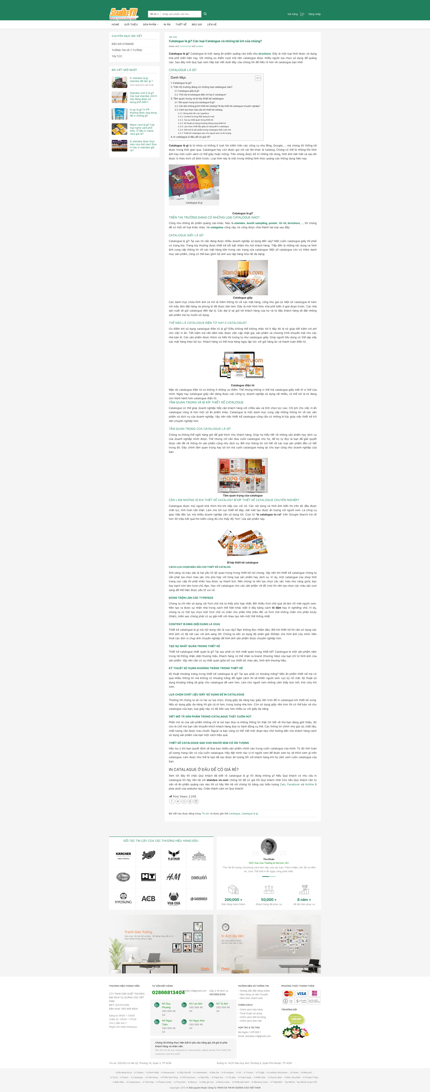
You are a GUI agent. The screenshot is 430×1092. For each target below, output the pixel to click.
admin (199, 46)
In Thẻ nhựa (148, 1082)
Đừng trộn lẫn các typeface (196, 113)
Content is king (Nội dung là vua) (199, 116)
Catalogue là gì (249, 813)
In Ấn (167, 24)
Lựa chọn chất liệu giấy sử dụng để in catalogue (206, 126)
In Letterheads (200, 1072)
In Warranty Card (259, 1082)
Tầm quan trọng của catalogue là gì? (196, 102)
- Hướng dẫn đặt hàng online (254, 990)
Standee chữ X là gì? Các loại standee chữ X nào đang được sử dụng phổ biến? (143, 98)
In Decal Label (275, 1077)
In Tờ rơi (114, 1077)
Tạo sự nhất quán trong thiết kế (198, 120)
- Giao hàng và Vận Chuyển (253, 994)
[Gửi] (205, 14)
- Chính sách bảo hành (250, 1009)
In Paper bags (244, 1077)
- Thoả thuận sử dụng (250, 1013)
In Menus (192, 1082)
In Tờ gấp (260, 1072)
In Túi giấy (231, 1077)
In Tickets (248, 1072)
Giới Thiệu (131, 24)
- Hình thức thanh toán (250, 998)
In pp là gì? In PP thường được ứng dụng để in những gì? (143, 112)
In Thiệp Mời (276, 1082)
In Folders (138, 1072)
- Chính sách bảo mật (250, 1020)
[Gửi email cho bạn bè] (184, 801)
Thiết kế (181, 24)
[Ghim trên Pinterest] (190, 801)
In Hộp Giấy (203, 1077)
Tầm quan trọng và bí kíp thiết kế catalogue (198, 98)
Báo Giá (197, 24)
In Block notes (222, 1082)
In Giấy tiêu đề (184, 1072)
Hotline (309, 784)
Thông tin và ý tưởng (127, 50)
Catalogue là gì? (182, 82)
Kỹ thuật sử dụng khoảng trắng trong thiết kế (205, 123)
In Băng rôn (306, 1072)
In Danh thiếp (152, 1072)
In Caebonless (133, 1082)
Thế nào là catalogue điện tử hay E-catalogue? (202, 94)
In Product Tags (310, 1077)
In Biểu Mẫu (118, 1082)
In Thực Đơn (180, 1082)
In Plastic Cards (164, 1082)
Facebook (293, 784)
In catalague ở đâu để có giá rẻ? (191, 136)
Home (115, 24)
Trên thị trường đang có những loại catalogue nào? (202, 86)
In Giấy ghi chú (207, 1082)
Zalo (283, 784)
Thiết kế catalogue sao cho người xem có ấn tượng (207, 133)
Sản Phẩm (149, 24)
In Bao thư (215, 1072)
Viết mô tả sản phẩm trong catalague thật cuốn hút (207, 130)
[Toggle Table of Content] (256, 78)
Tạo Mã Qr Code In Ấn (307, 1082)
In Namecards (167, 1072)
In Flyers (124, 1077)
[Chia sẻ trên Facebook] (172, 801)
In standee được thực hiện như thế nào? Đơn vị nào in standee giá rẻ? (143, 146)
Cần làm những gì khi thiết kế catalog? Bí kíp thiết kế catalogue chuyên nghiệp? (219, 106)
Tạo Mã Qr (289, 1082)
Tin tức (117, 56)
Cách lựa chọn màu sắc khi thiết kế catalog (200, 109)
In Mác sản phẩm (293, 1077)
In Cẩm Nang (152, 1077)
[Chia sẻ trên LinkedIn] (196, 801)
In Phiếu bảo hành (241, 1082)
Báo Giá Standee (123, 44)
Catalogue (234, 813)
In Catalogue (137, 1077)
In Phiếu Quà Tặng (169, 1077)
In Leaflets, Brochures (277, 1072)
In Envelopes (228, 1072)
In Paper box (217, 1077)
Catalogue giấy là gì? (188, 91)
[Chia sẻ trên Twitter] (178, 801)
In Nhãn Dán (260, 1077)
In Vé (239, 1072)
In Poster (294, 1072)
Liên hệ (212, 24)
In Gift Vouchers (187, 1077)
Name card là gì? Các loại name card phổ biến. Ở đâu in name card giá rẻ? (142, 129)
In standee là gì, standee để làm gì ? (141, 80)
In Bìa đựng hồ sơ (124, 1072)
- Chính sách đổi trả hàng (252, 1017)
